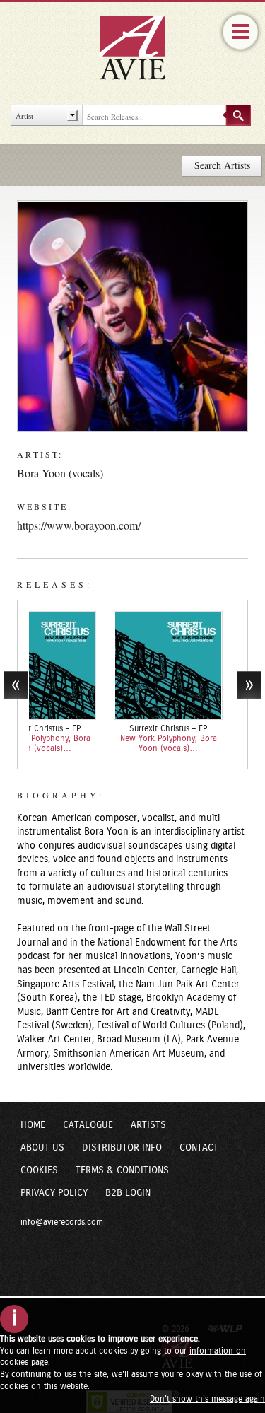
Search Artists (222, 165)
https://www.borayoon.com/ (79, 525)
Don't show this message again (207, 1399)
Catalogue (88, 1125)
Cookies (39, 1170)
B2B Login (128, 1193)
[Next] (249, 685)
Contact (198, 1148)
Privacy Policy (54, 1193)
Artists (148, 1125)
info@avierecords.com (61, 1222)
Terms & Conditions (122, 1170)
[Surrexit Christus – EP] (128, 665)
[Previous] (16, 685)
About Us (42, 1148)
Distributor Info (122, 1148)
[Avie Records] (142, 47)
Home (32, 1125)
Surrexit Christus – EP (128, 728)
